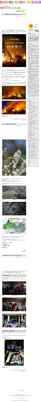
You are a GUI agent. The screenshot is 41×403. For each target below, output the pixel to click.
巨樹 (29, 104)
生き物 (30, 137)
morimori (17, 257)
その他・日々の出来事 (31, 154)
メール (23, 394)
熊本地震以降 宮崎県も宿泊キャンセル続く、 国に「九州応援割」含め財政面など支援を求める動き (33, 50)
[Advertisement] (14, 23)
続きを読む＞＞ (4, 247)
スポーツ (30, 126)
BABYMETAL (31, 152)
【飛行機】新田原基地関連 (32, 123)
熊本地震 (31, 112)
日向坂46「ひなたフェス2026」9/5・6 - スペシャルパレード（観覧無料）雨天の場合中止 (33, 53)
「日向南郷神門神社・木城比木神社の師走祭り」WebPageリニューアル (14, 14)
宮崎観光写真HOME (2, 8)
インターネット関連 (31, 142)
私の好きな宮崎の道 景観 (32, 133)
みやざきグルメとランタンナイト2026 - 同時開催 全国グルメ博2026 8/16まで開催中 (33, 72)
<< (31, 35)
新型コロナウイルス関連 (32, 114)
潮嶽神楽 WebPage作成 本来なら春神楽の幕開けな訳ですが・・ (13, 255)
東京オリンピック (31, 127)
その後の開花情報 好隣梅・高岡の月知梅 (9, 124)
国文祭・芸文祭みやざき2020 (32, 155)
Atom (14, 395)
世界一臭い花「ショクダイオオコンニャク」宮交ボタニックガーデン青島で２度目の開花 (33, 66)
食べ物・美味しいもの (31, 147)
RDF (12, 395)
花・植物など (24, 250)
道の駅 (30, 132)
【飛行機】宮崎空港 (31, 122)
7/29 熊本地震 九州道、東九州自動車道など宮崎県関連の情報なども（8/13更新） (33, 63)
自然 (29, 136)
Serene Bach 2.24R (21, 395)
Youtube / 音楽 (31, 150)
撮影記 (30, 119)
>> (35, 35)
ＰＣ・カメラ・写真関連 (32, 115)
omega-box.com (29, 395)
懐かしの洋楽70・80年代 (32, 151)
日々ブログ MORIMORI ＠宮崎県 (6, 2)
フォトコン (30, 118)
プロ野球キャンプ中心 (18, 8)
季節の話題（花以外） (31, 105)
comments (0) (23, 120)
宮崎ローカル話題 (31, 110)
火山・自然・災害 (31, 111)
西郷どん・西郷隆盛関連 (32, 146)
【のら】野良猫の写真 (31, 143)
